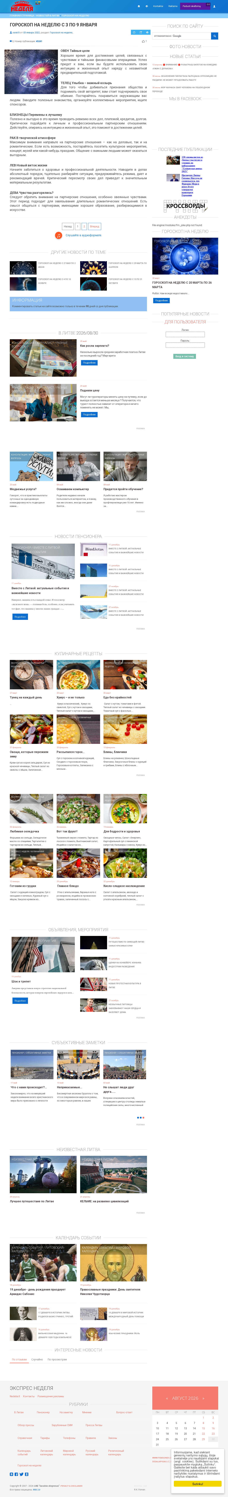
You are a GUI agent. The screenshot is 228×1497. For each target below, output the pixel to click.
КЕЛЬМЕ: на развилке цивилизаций (104, 1201)
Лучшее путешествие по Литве (32, 1201)
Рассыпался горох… (71, 752)
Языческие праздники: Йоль (124, 1333)
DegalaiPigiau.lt (161, 1461)
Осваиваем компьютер (73, 489)
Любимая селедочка (24, 831)
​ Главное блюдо (68, 886)
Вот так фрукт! (67, 831)
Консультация (23, 343)
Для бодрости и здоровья (121, 831)
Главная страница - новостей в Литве (34, 15)
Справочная (25, 1438)
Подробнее (89, 362)
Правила (91, 1438)
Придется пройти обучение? (123, 489)
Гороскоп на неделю (75, 15)
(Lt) (208, 4)
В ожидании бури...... (71, 1087)
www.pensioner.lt (162, 1458)
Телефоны (69, 1438)
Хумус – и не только (71, 697)
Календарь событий (27, 1248)
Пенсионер (22, 547)
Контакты (29, 1396)
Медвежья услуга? (23, 489)
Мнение (87, 1412)
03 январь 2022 (31, 32)
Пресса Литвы (94, 1425)
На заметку (66, 1412)
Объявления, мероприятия (34, 941)
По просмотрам (57, 1359)
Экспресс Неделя (20, 663)
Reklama (173, 6)
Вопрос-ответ (124, 1412)
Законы (112, 1438)
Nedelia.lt (15, 1396)
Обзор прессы (26, 1425)
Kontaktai (158, 6)
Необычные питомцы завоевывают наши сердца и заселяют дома (125, 1008)
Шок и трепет (21, 981)
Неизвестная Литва (27, 1159)
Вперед (94, 226)
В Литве (19, 1412)
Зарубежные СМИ (62, 1425)
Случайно (37, 1359)
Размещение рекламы (51, 1396)
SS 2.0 (37, 1490)
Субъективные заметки (38, 1052)
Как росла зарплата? (94, 345)
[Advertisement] (78, 439)
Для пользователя (185, 321)
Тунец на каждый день (26, 697)
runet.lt (16, 32)
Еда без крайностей (117, 697)
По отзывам (19, 1359)
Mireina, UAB (140, 1486)
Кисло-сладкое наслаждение (124, 886)
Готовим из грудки (23, 886)
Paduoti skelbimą (192, 6)
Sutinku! (197, 1483)
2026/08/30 (87, 333)
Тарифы (45, 1438)
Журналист (45, 343)
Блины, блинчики (115, 752)
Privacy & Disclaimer (71, 1486)
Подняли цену (89, 390)
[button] (16, 1069)
